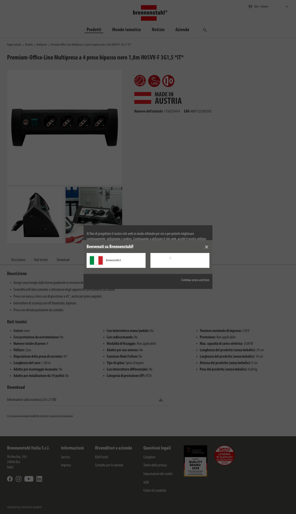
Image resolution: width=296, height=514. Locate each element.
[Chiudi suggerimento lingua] (206, 247)
